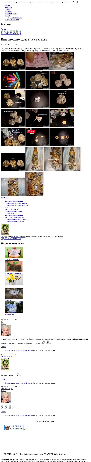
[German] (14, 31)
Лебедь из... (9, 314)
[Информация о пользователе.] (5, 235)
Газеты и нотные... (12, 287)
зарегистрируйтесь (18, 237)
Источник (4, 197)
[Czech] (5, 31)
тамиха (3, 324)
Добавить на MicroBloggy (15, 221)
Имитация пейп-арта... (13, 273)
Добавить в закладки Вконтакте (17, 205)
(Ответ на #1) (6, 356)
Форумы (8, 8)
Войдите (4, 237)
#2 (12, 356)
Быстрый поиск (16, 18)
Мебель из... (9, 300)
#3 (12, 389)
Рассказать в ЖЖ (11, 209)
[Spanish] (21, 31)
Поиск (7, 16)
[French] (11, 31)
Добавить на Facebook (13, 211)
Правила (8, 12)
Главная (8, 6)
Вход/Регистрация (12, 20)
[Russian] (2, 31)
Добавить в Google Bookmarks (16, 219)
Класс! (7, 207)
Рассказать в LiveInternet (14, 217)
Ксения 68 (5, 358)
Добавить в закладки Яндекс (16, 203)
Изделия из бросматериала (11, 239)
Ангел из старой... (12, 260)
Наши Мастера (11, 14)
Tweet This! (9, 213)
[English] (8, 31)
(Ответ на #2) (6, 389)
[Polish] (17, 31)
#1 (2, 322)
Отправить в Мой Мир (14, 201)
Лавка (7, 10)
